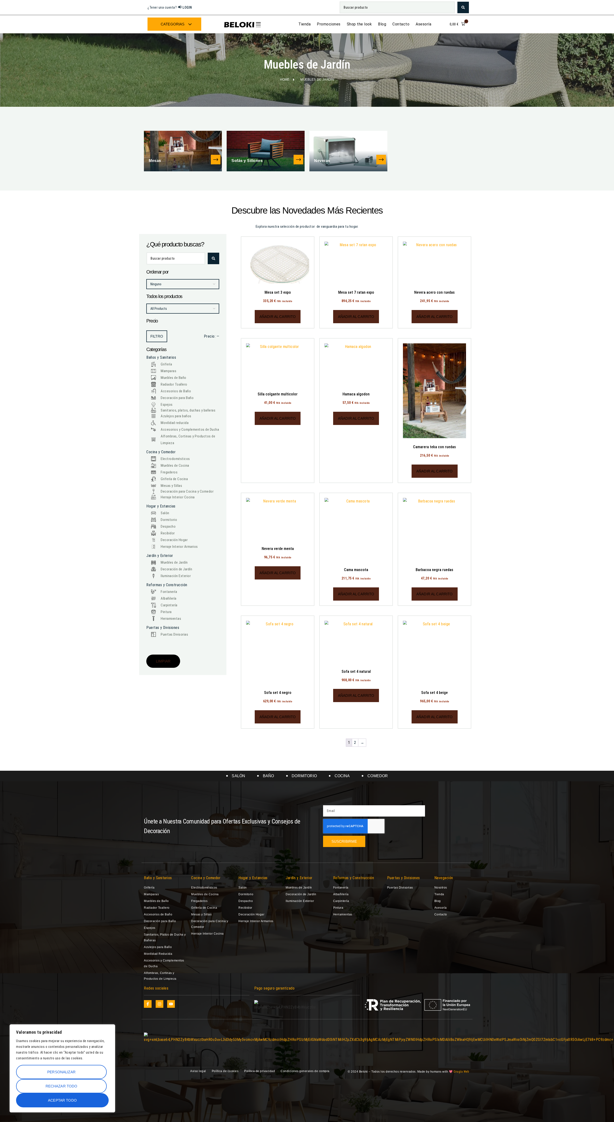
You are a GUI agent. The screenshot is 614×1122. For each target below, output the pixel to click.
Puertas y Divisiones (403, 878)
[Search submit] (463, 7)
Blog (382, 24)
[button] (457, 24)
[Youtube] (171, 1004)
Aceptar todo (62, 1100)
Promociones (329, 24)
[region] (62, 1068)
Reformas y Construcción (353, 878)
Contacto (400, 24)
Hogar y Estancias (253, 878)
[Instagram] (159, 1004)
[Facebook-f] (148, 1004)
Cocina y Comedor (205, 878)
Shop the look (359, 24)
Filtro (156, 336)
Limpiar (163, 661)
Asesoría (423, 24)
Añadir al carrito (278, 317)
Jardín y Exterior (299, 878)
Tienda (304, 24)
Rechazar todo (61, 1086)
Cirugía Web (461, 1071)
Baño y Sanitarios (158, 878)
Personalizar (61, 1072)
